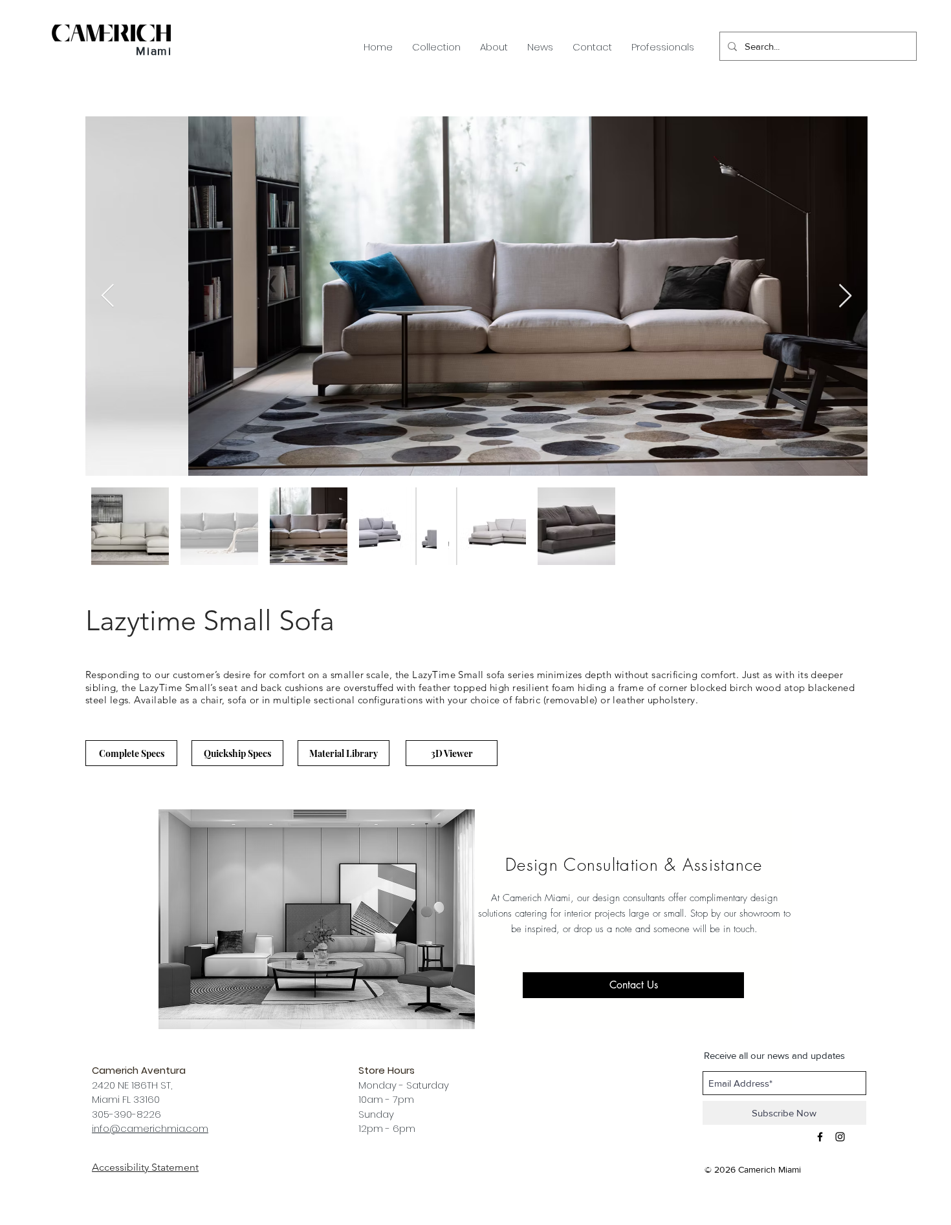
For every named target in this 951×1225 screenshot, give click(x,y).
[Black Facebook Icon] (820, 1137)
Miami (154, 51)
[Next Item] (845, 296)
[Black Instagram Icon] (840, 1137)
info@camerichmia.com (150, 1128)
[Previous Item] (107, 296)
